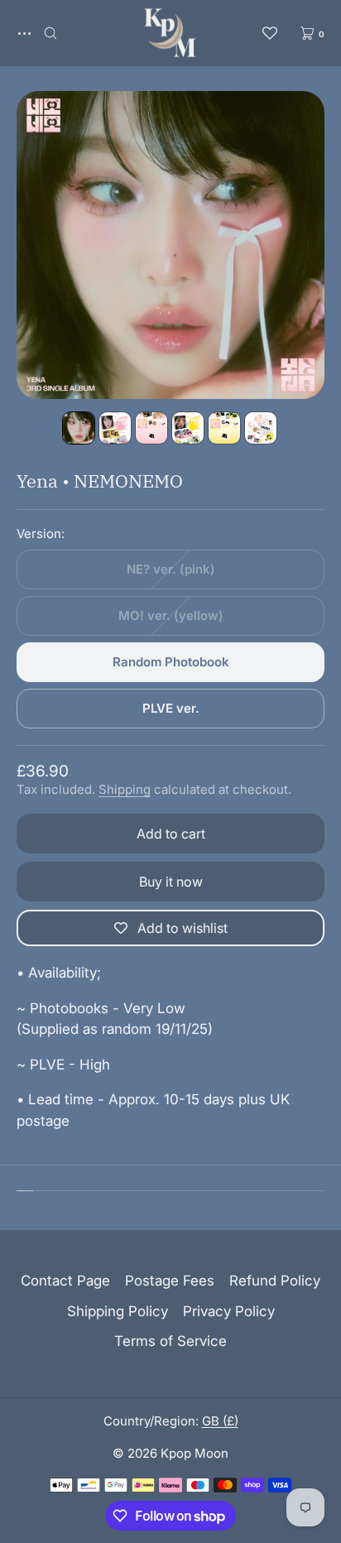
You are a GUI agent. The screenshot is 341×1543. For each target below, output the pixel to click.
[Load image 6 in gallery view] (260, 428)
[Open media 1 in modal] (170, 245)
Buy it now (171, 881)
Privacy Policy (229, 1311)
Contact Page (65, 1280)
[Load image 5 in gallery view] (224, 428)
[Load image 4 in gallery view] (187, 428)
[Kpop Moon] (170, 33)
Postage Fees (169, 1280)
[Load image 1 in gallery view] (78, 428)
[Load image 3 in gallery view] (151, 428)
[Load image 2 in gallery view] (115, 428)
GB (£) (220, 1421)
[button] (50, 32)
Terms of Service (170, 1341)
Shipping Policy (117, 1311)
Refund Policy (274, 1280)
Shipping (124, 789)
